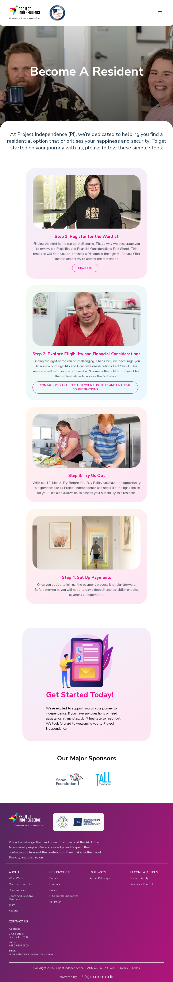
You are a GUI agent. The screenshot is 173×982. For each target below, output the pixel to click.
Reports (13, 910)
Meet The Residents (20, 884)
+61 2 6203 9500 (18, 945)
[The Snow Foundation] (69, 779)
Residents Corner (140, 884)
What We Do (16, 878)
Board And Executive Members (21, 897)
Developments (17, 890)
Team (12, 904)
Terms (135, 968)
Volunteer (55, 901)
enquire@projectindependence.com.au (31, 954)
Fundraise (55, 884)
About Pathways (100, 878)
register (85, 268)
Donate (53, 878)
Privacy (123, 968)
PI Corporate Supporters (63, 896)
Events (53, 890)
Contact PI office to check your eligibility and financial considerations (86, 387)
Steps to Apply (139, 878)
